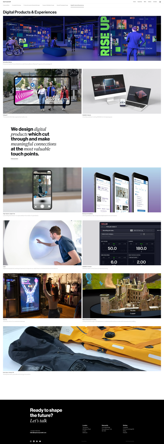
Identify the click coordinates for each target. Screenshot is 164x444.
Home (134, 1)
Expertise (140, 1)
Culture (149, 1)
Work (145, 1)
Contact (155, 1)
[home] (7, 1)
